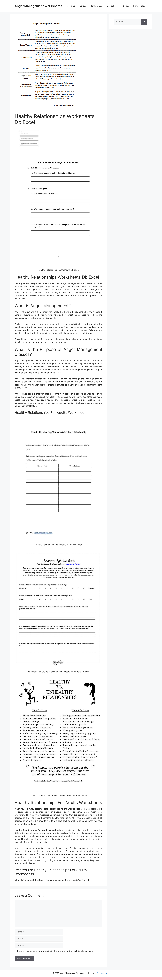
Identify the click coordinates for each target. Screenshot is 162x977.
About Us (71, 6)
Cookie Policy (112, 6)
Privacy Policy (139, 6)
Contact (83, 6)
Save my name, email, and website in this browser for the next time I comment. (55, 951)
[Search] (144, 22)
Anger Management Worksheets (38, 6)
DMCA (126, 6)
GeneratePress (103, 973)
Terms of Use (96, 6)
